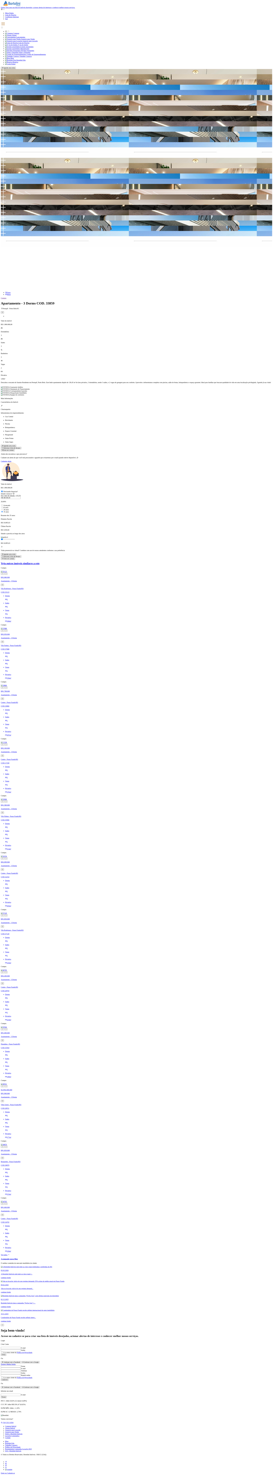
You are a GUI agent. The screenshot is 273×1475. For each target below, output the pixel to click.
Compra (3, 298)
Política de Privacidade (24, 1352)
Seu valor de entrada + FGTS (11, 496)
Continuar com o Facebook (11, 1362)
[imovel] (4, 571)
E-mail (23, 1348)
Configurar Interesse (12, 17)
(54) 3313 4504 (8, 1422)
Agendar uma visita (9, 446)
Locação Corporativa (12, 1436)
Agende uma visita (9, 68)
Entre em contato (8, 450)
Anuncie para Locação (12, 1430)
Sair (6, 19)
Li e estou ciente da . (18, 1352)
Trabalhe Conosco (11, 1445)
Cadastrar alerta (6, 461)
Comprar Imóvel (10, 1426)
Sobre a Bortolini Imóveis (13, 1434)
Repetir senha (25, 1375)
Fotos (9, 292)
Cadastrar (5, 1380)
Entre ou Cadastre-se (8, 1473)
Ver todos (4, 1255)
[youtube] (8, 1469)
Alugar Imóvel (10, 1428)
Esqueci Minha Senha (8, 1364)
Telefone (24, 1371)
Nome (23, 1366)
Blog (6, 1441)
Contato (7, 1438)
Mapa (9, 294)
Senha (23, 1350)
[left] (2, 574)
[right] (5, 574)
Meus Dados (9, 13)
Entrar (38, 7)
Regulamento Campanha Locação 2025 (18, 1449)
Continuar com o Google (31, 1362)
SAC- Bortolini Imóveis (13, 1451)
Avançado (6, 505)
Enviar (4, 1397)
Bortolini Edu (9, 1443)
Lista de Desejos (10, 15)
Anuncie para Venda (12, 1432)
